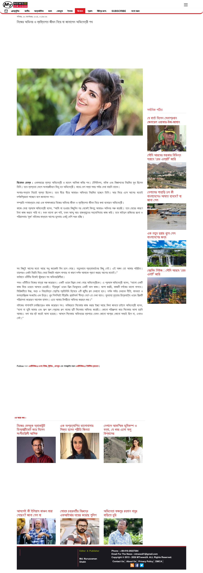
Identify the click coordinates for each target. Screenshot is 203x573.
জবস (50, 11)
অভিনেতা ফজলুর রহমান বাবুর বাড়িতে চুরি (120, 512)
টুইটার (50, 366)
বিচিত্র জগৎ (101, 11)
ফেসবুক (57, 366)
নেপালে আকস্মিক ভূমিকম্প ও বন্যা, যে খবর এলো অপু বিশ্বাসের (120, 429)
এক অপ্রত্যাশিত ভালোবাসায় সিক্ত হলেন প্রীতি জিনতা (76, 427)
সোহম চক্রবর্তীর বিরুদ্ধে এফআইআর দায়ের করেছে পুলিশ (78, 512)
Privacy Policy (145, 561)
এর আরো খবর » (20, 417)
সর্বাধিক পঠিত (155, 109)
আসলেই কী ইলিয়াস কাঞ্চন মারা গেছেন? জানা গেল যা (35, 512)
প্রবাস (90, 11)
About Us (131, 561)
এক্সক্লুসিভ (15, 11)
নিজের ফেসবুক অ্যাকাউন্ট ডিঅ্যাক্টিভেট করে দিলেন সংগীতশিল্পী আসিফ (31, 429)
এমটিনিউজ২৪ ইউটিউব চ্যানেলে (87, 366)
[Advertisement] (80, 46)
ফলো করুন (135, 11)
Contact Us (118, 561)
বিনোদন (80, 11)
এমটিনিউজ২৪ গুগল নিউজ (38, 366)
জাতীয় (27, 11)
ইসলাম (70, 11)
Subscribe (119, 11)
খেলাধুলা (60, 11)
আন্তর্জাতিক (39, 11)
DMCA (158, 561)
